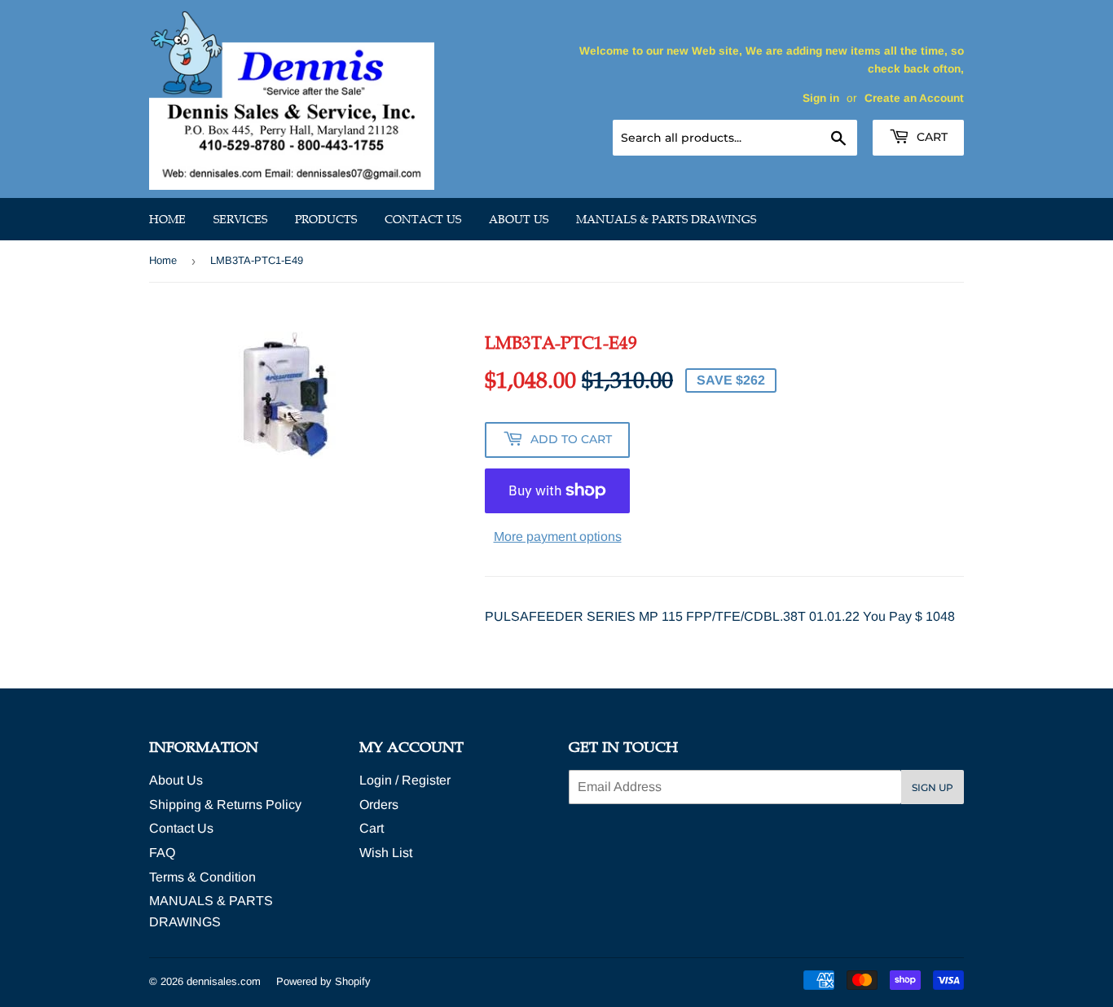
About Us (518, 219)
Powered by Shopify (323, 981)
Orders (378, 804)
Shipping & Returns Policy (225, 804)
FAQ (162, 853)
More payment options (558, 536)
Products (326, 219)
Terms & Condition (202, 877)
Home (167, 219)
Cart (930, 137)
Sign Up (932, 787)
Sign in (821, 98)
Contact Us (423, 219)
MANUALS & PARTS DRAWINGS (666, 219)
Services (240, 219)
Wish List (385, 853)
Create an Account (914, 98)
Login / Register (405, 780)
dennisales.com (224, 981)
